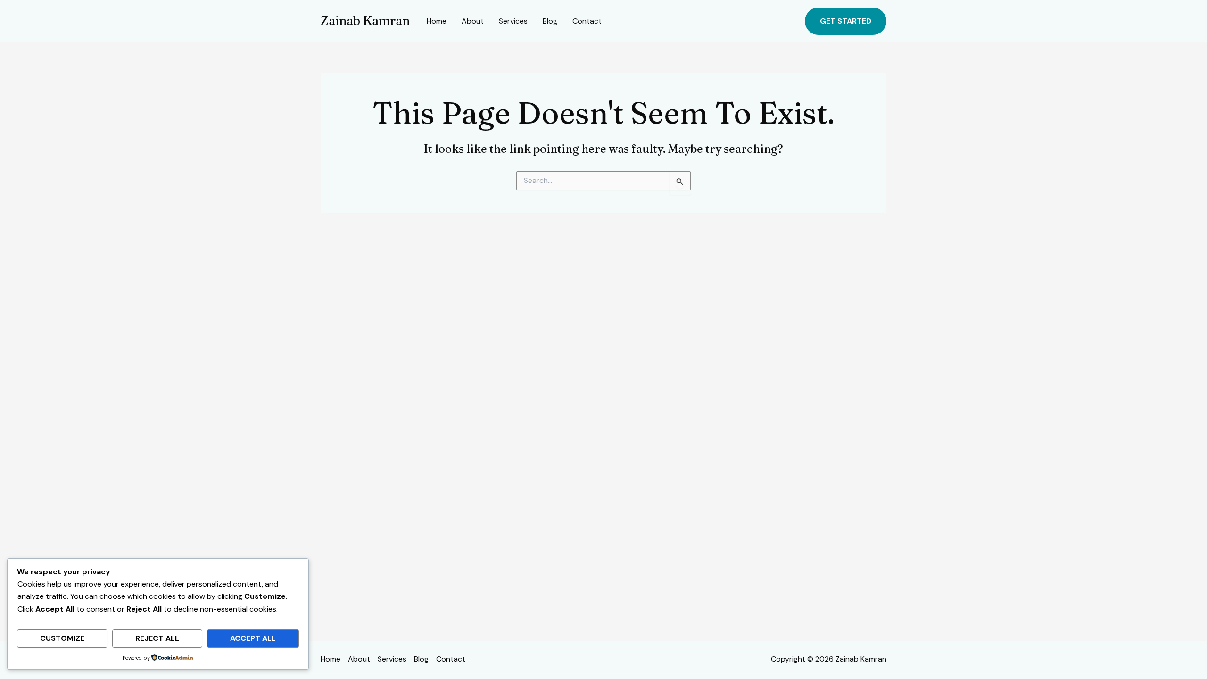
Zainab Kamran (365, 20)
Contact (587, 21)
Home (436, 21)
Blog (550, 21)
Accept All (253, 638)
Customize (62, 638)
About (473, 21)
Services (513, 21)
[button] (845, 21)
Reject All (157, 638)
